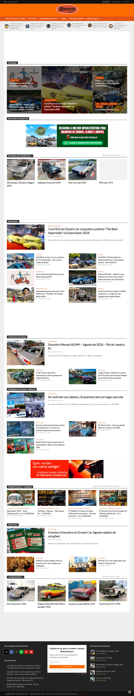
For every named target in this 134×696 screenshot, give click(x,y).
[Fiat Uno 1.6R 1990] (82, 169)
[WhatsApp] (21, 652)
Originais (99, 106)
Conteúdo (32, 19)
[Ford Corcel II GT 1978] (82, 590)
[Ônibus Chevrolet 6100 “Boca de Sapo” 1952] (21, 590)
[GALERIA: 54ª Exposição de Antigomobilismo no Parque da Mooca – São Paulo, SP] (48, 26)
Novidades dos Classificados (19, 156)
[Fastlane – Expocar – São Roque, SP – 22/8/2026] (52, 498)
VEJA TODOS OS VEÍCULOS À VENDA (111, 155)
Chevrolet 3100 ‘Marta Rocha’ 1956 (113, 605)
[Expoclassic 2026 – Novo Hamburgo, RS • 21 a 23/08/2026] (21, 498)
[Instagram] (7, 652)
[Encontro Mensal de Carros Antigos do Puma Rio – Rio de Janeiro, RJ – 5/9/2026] (90, 25)
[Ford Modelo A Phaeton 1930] (110, 102)
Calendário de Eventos (48, 19)
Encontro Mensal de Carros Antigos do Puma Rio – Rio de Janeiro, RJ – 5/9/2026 (100, 25)
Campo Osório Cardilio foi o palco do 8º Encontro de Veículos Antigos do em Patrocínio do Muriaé (112, 375)
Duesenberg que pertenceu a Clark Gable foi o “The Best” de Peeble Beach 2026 (50, 293)
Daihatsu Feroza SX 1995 (49, 182)
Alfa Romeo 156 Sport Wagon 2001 (20, 184)
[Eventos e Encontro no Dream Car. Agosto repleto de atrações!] (25, 540)
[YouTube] (31, 652)
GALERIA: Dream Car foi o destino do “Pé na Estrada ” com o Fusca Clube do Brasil (37, 26)
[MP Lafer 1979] (113, 169)
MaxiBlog (13, 101)
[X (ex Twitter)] (16, 652)
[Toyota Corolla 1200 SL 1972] (52, 590)
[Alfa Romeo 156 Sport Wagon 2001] (21, 169)
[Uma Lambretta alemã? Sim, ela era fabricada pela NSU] (24, 78)
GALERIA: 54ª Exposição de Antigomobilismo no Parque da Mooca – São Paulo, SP (58, 26)
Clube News (52, 529)
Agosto (12, 508)
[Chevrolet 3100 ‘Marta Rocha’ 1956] (113, 590)
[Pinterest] (26, 652)
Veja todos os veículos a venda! (111, 576)
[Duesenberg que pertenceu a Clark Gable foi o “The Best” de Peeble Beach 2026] (20, 295)
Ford (97, 104)
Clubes (63, 19)
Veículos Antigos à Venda (15, 19)
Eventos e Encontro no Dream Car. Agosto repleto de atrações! (82, 534)
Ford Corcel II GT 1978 (78, 604)
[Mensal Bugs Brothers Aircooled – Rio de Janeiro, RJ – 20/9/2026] (69, 25)
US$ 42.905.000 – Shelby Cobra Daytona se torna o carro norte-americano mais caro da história (22, 107)
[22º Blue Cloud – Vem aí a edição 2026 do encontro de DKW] (82, 429)
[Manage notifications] (129, 692)
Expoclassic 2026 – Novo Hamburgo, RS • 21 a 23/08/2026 (20, 512)
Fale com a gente (116, 2)
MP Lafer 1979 (106, 182)
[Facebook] (11, 652)
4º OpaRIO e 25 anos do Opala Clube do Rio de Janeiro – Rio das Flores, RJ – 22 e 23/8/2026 (82, 513)
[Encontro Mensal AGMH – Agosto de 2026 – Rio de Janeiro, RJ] (25, 352)
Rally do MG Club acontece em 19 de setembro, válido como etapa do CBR (50, 444)
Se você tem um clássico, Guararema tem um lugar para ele (85, 397)
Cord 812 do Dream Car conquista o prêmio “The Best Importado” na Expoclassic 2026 (16, 26)
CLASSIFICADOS (14, 577)
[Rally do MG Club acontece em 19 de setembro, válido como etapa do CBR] (20, 446)
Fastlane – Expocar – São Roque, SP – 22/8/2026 (51, 512)
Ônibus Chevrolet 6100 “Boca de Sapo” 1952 (20, 605)
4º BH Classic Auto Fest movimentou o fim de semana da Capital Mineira (107, 83)
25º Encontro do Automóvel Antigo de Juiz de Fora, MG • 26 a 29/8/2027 (120, 26)
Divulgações (52, 394)
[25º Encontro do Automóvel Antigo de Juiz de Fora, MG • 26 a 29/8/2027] (111, 26)
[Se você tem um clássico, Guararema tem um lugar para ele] (25, 405)
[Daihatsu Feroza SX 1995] (52, 169)
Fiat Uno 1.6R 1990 (77, 182)
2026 (8, 508)
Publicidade (126, 2)
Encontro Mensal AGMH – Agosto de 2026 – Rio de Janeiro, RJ (86, 346)
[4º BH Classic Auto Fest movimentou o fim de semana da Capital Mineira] (110, 78)
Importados (113, 104)
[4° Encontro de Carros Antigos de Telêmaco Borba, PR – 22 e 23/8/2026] (113, 498)
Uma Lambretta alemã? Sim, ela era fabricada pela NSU (21, 84)
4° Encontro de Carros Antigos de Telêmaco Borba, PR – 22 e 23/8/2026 (113, 513)
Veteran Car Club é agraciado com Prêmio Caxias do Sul (112, 561)
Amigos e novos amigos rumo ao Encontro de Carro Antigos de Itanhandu (49, 563)
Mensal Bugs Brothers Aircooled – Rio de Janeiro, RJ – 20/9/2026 (79, 25)
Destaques (104, 104)
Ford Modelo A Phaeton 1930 (106, 109)
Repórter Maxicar (41, 289)
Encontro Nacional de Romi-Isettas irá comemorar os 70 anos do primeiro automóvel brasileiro (50, 427)
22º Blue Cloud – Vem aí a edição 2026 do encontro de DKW (111, 426)
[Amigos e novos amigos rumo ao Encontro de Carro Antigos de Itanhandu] (20, 564)
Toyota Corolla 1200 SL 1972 (51, 604)
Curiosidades (14, 80)
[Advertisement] (67, 48)
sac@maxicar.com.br (84, 694)
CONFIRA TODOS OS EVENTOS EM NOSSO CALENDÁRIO (106, 486)
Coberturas (99, 78)
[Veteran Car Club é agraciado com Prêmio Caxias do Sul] (82, 564)
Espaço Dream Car (50, 100)
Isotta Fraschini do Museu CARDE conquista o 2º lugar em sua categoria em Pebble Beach (112, 293)
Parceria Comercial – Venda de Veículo (84, 19)
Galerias (38, 255)
